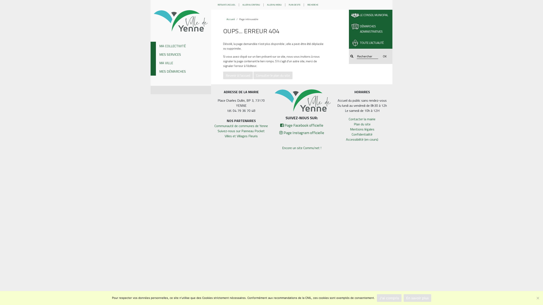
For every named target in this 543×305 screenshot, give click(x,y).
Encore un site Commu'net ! (301, 147)
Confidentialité (362, 134)
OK (385, 56)
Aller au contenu (251, 4)
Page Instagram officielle (303, 133)
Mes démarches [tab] (172, 71)
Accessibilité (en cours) (362, 139)
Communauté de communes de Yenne (241, 125)
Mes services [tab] (170, 54)
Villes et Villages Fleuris (241, 136)
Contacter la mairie (362, 119)
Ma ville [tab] (166, 62)
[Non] (538, 298)
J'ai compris (389, 298)
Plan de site (294, 4)
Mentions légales (362, 129)
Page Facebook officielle (303, 125)
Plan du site (362, 124)
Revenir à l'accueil (238, 75)
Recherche (312, 4)
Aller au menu (274, 4)
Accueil (231, 19)
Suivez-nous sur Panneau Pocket (241, 130)
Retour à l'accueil (226, 4)
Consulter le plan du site (273, 75)
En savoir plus (417, 298)
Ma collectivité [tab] (172, 46)
